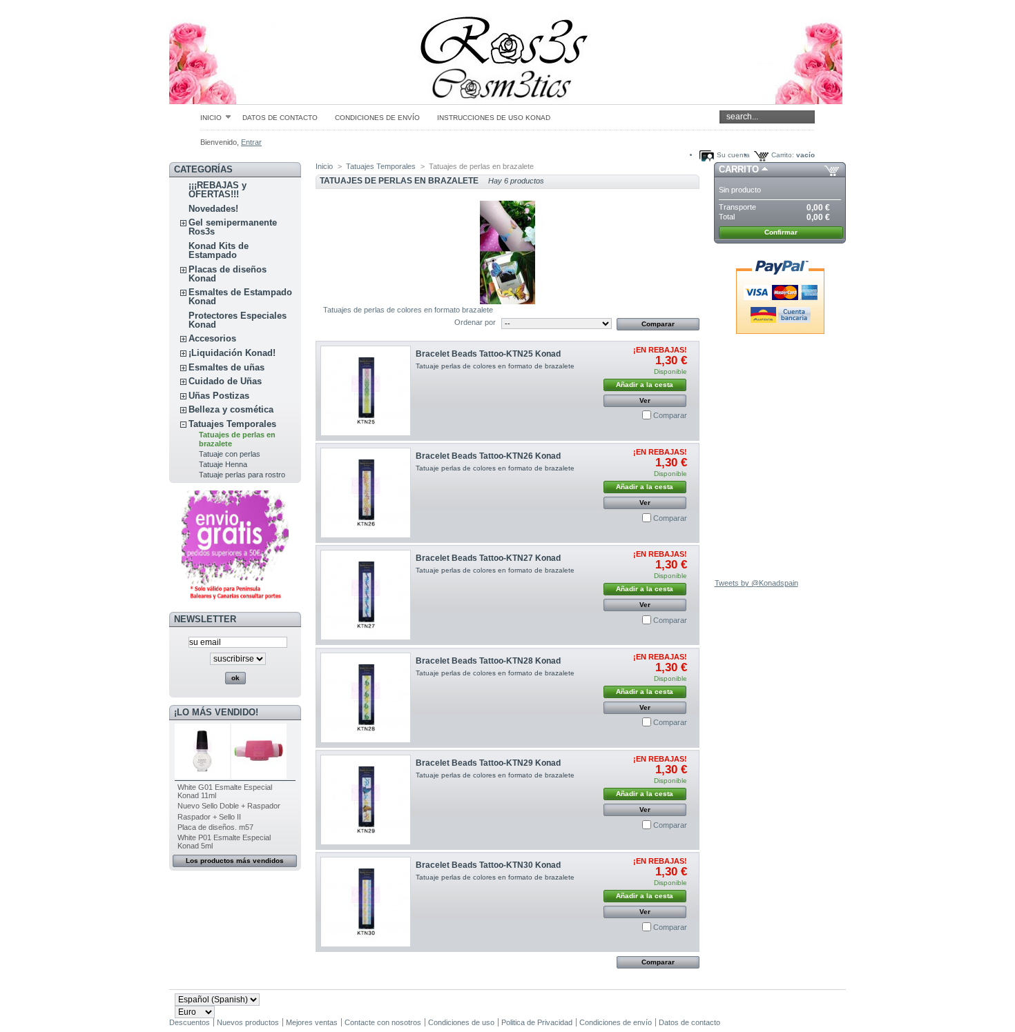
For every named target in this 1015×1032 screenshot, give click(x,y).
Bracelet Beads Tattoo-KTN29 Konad (488, 763)
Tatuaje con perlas (229, 454)
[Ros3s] (260, 52)
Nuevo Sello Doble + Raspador (228, 806)
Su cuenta (733, 155)
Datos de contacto (280, 117)
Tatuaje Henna (223, 464)
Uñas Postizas (218, 395)
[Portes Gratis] (235, 600)
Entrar (251, 142)
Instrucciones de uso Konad (493, 117)
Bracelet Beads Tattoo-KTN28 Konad (488, 661)
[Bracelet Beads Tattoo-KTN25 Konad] (365, 391)
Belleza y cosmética (230, 409)
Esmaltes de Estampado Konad (240, 296)
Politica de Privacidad (536, 1022)
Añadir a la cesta (644, 384)
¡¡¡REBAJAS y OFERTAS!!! (217, 189)
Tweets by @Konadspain (756, 583)
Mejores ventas (312, 1022)
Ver (644, 400)
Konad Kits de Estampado (218, 250)
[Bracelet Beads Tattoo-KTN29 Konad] (365, 800)
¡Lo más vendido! (216, 712)
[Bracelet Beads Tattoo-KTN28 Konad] (365, 698)
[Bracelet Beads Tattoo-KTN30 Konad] (365, 902)
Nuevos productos (248, 1022)
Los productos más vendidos (235, 860)
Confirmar (781, 232)
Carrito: (782, 155)
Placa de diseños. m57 (215, 827)
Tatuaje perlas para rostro (242, 474)
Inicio (211, 117)
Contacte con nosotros (383, 1022)
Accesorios (212, 338)
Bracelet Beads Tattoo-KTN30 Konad (488, 865)
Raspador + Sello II (209, 817)
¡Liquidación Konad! (232, 353)
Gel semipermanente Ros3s (232, 227)
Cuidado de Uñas (225, 381)
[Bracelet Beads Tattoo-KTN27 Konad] (365, 595)
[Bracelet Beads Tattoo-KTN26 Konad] (365, 493)
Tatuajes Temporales (232, 424)
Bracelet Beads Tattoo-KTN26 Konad (488, 456)
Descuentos (189, 1022)
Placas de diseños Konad (227, 274)
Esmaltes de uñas (226, 367)
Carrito (739, 169)
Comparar (670, 415)
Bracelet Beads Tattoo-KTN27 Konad (488, 558)
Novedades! (213, 209)
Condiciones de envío (377, 117)
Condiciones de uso (461, 1022)
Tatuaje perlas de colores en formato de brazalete (495, 366)
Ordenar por (475, 322)
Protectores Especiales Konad (237, 320)
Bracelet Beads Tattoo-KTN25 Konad (488, 354)
